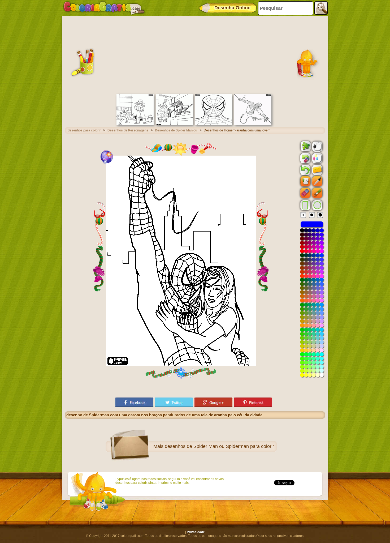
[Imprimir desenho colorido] (317, 158)
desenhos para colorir (84, 130)
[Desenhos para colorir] (104, 8)
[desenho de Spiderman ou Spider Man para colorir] (213, 124)
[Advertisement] (195, 54)
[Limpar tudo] (304, 158)
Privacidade (196, 532)
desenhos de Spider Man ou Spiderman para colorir (219, 446)
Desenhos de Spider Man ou (176, 130)
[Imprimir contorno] (317, 146)
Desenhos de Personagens (127, 130)
